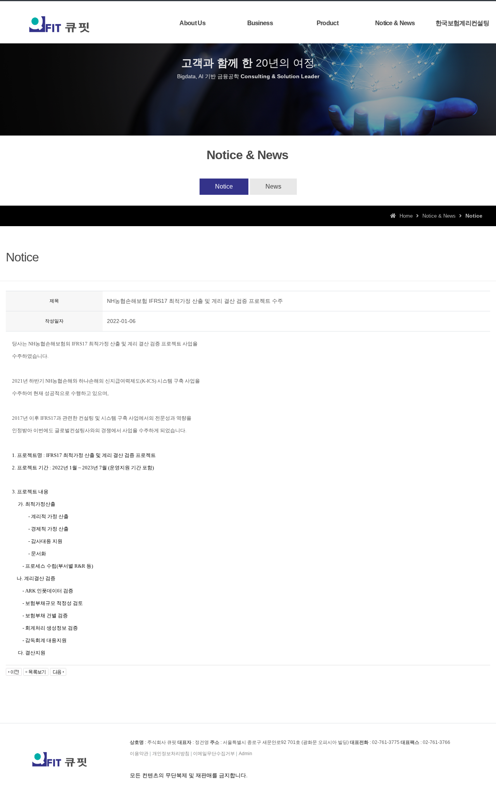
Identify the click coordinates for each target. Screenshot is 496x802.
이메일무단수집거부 (214, 753)
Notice (224, 186)
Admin (245, 753)
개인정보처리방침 (170, 753)
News (273, 186)
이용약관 (139, 753)
